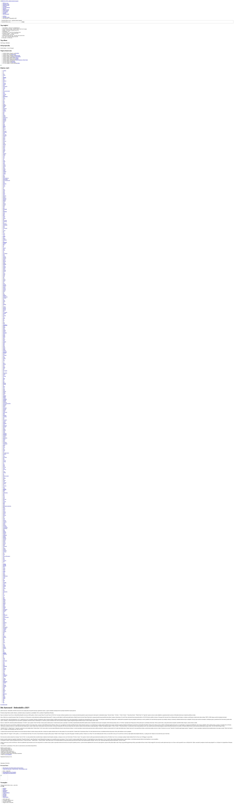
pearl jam (4, 499)
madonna (4, 395)
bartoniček (5, 108)
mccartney (5, 419)
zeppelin (4, 686)
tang (3, 633)
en (3, 229)
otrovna (4, 483)
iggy (3, 303)
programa (5, 526)
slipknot (4, 607)
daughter (4, 183)
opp (3, 479)
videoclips (5, 666)
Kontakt (4, 796)
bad (3, 103)
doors (4, 205)
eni (3, 231)
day (3, 187)
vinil (4, 667)
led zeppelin (5, 370)
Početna (4, 16)
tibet (3, 639)
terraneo (4, 637)
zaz (3, 683)
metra (4, 424)
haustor (4, 287)
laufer (4, 367)
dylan (4, 216)
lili (3, 385)
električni (4, 223)
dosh (4, 208)
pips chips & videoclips (7, 506)
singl (4, 601)
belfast (4, 116)
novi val (4, 467)
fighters (4, 243)
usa (3, 655)
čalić (4, 688)
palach (4, 489)
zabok (4, 680)
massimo (4, 415)
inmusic (4, 307)
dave (4, 184)
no (3, 462)
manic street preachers (7, 403)
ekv (3, 222)
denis (4, 194)
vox (3, 672)
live (4, 387)
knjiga (4, 347)
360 (3, 702)
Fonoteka (5, 6)
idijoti (4, 301)
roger (4, 572)
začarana (4, 685)
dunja (4, 212)
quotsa (4, 544)
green (4, 273)
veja (3, 661)
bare (4, 107)
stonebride (4, 622)
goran (4, 265)
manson (4, 405)
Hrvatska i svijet (6, 4)
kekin (4, 333)
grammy (4, 271)
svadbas (4, 629)
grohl (4, 275)
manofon (4, 404)
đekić (4, 689)
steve (4, 618)
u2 (3, 649)
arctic (4, 87)
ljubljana (4, 391)
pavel (4, 497)
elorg (4, 226)
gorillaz (4, 267)
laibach (4, 364)
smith (4, 608)
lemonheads (5, 372)
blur (3, 127)
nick (4, 459)
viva (4, 670)
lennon (4, 374)
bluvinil (4, 128)
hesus (4, 291)
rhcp (4, 561)
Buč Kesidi (18, 55)
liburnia (4, 383)
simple (4, 600)
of (3, 470)
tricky (4, 642)
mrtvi (4, 447)
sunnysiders (5, 627)
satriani (4, 588)
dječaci (4, 203)
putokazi (5, 535)
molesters (5, 434)
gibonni (4, 261)
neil (3, 455)
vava (4, 659)
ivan (3, 314)
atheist (4, 95)
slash (4, 604)
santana (4, 585)
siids (3, 598)
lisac (4, 386)
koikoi (4, 348)
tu (3, 643)
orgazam (4, 482)
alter (3, 79)
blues (4, 126)
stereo (4, 616)
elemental (5, 225)
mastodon (5, 416)
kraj (3, 356)
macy (4, 394)
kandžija (4, 330)
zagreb (4, 682)
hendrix (4, 288)
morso (4, 438)
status (4, 613)
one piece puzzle (6, 475)
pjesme (4, 512)
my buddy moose (6, 452)
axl (3, 99)
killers (4, 337)
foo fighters (5, 253)
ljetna (4, 389)
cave (4, 157)
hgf (3, 292)
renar (4, 559)
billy (4, 123)
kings (4, 339)
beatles (4, 110)
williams (4, 676)
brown (4, 145)
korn (4, 354)
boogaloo (5, 135)
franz (4, 255)
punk (4, 530)
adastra (4, 75)
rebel (4, 553)
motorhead (5, 442)
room (4, 578)
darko (4, 182)
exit (4, 236)
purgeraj (4, 532)
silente (4, 599)
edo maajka (5, 220)
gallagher (4, 257)
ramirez (4, 549)
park (3, 491)
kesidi (4, 336)
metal (4, 422)
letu (3, 381)
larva (4, 366)
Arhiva (4, 789)
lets (3, 379)
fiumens (4, 247)
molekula (4, 433)
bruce (4, 146)
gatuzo (4, 258)
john (4, 322)
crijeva (4, 172)
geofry (4, 260)
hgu (3, 293)
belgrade (4, 118)
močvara (5, 443)
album (4, 77)
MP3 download (6, 14)
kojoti (4, 349)
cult (3, 174)
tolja (4, 640)
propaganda (5, 527)
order (4, 481)
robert (4, 570)
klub (3, 345)
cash (3, 156)
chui (4, 163)
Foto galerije (5, 11)
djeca (4, 202)
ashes (4, 93)
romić (4, 577)
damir (4, 177)
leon (4, 375)
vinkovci (4, 668)
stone (4, 621)
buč (3, 152)
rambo (4, 548)
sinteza (4, 602)
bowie (4, 138)
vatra (4, 658)
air (3, 76)
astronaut (4, 94)
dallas (4, 175)
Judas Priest (13, 54)
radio (4, 545)
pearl (4, 498)
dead (4, 189)
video (4, 665)
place (4, 514)
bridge (4, 143)
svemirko (4, 631)
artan (4, 92)
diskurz (4, 199)
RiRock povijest (6, 5)
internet (4, 308)
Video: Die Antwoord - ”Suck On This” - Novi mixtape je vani (15, 768)
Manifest (4, 791)
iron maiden (5, 312)
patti (3, 494)
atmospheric (5, 96)
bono (4, 133)
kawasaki (5, 332)
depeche (4, 195)
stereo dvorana (6, 617)
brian (4, 142)
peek (4, 500)
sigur (4, 597)
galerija (4, 256)
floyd (4, 250)
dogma (4, 204)
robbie (4, 568)
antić (4, 85)
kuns (4, 360)
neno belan (5, 457)
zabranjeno (5, 681)
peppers (4, 501)
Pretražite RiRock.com (5, 21)
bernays (4, 120)
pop (3, 517)
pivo (4, 509)
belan (4, 115)
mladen (4, 430)
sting (4, 620)
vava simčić (5, 660)
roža (3, 581)
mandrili (4, 400)
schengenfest (5, 591)
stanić (4, 611)
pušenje (4, 537)
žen (3, 699)
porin (4, 518)
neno (4, 456)
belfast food (5, 117)
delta (4, 192)
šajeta (4, 691)
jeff (3, 319)
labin (4, 362)
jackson (4, 315)
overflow (4, 485)
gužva (4, 280)
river (4, 566)
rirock (4, 565)
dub (3, 210)
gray (3, 272)
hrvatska (4, 297)
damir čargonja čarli (6, 180)
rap (3, 552)
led (3, 369)
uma (3, 651)
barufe (4, 109)
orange (4, 480)
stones (4, 623)
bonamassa (5, 132)
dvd (3, 214)
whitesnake (5, 675)
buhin (4, 151)
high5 (4, 294)
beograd (4, 119)
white (4, 673)
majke (4, 397)
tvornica (4, 648)
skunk (4, 603)
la (3, 361)
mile (4, 427)
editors (4, 218)
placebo (4, 515)
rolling (4, 574)
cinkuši (4, 164)
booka (4, 136)
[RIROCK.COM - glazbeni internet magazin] (9, 1)
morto (4, 441)
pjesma (4, 511)
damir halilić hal (6, 178)
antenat (4, 84)
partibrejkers (5, 492)
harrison (4, 284)
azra (4, 100)
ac (3, 72)
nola (4, 464)
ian (3, 299)
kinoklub (4, 341)
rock (4, 571)
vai (3, 656)
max (3, 417)
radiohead (5, 546)
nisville (4, 461)
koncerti (4, 353)
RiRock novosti (6, 9)
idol (3, 302)
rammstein (5, 550)
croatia (4, 173)
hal (3, 282)
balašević (4, 105)
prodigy (4, 525)
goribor (4, 266)
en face (4, 230)
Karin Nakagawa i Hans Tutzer (22, 59)
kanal (4, 329)
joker (4, 323)
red (3, 555)
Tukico (17, 57)
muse (4, 449)
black (4, 125)
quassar (4, 539)
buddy (4, 150)
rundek (4, 582)
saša (4, 590)
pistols (4, 508)
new (3, 458)
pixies (4, 510)
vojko (4, 671)
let (3, 377)
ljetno (4, 390)
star (3, 612)
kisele (4, 342)
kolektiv (4, 350)
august (4, 98)
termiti (4, 636)
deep (4, 191)
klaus (4, 343)
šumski (4, 697)
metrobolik (5, 425)
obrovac (4, 469)
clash (4, 167)
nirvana (4, 460)
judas (4, 328)
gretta (4, 274)
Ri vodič (4, 794)
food (4, 254)
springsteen (5, 609)
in (3, 305)
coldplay (4, 171)
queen (4, 540)
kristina (4, 358)
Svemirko (16, 58)
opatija (4, 478)
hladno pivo (5, 296)
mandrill (4, 401)
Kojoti (13, 61)
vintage (4, 669)
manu (4, 406)
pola (4, 516)
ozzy (4, 486)
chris (4, 162)
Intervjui (4, 8)
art (3, 89)
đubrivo (4, 690)
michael (4, 426)
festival (5, 242)
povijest (4, 520)
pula (4, 529)
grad (4, 268)
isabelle (4, 313)
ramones (4, 551)
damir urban (5, 179)
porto (4, 519)
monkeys (4, 435)
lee (3, 371)
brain (4, 139)
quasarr (4, 538)
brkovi (4, 144)
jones (4, 326)
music (4, 450)
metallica (4, 423)
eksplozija (5, 221)
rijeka (4, 564)
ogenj (4, 471)
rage (3, 547)
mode (4, 432)
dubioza (5, 211)
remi (4, 558)
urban (4, 652)
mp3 (4, 445)
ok (3, 473)
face (4, 237)
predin (4, 522)
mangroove (5, 402)
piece (4, 502)
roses (4, 580)
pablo (4, 488)
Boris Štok (14, 62)
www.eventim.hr (8, 754)
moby (4, 431)
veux (4, 664)
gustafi (4, 279)
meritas (4, 421)
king (4, 338)
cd (3, 159)
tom (3, 641)
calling (4, 154)
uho (3, 650)
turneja (4, 647)
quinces (4, 542)
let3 (4, 378)
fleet (4, 249)
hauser (4, 286)
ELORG (17, 53)
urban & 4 (5, 654)
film (3, 244)
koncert (5, 351)
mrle (4, 446)
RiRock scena (5, 3)
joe (3, 321)
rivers (4, 567)
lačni (4, 368)
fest (3, 241)
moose (4, 436)
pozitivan (4, 521)
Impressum (5, 790)
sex (3, 596)
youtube (4, 679)
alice (4, 78)
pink (4, 503)
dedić (4, 190)
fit (3, 246)
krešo (4, 357)
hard (4, 283)
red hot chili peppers (6, 556)
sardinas (4, 586)
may (3, 418)
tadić (4, 632)
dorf (4, 207)
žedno (4, 698)
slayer (4, 606)
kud (3, 359)
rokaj (4, 573)
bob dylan (4, 131)
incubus (4, 306)
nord (4, 466)
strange (4, 624)
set (3, 593)
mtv (3, 448)
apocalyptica (5, 86)
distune (4, 200)
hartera (4, 285)
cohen (4, 170)
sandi (4, 583)
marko (4, 411)
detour (4, 196)
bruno (4, 147)
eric (3, 232)
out (3, 484)
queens (4, 541)
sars (4, 587)
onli (3, 477)
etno (4, 234)
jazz (4, 318)
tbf (3, 634)
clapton (4, 165)
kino (4, 340)
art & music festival (6, 91)
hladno (4, 295)
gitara (4, 262)
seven (4, 595)
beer (3, 113)
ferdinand (5, 239)
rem (3, 557)
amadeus (4, 80)
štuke (4, 696)
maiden (4, 396)
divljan (4, 201)
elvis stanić (5, 228)
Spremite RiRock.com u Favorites (9, 772)
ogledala (4, 472)
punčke (4, 531)
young (4, 678)
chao (4, 160)
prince (4, 524)
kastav (4, 331)
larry (4, 365)
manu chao (5, 407)
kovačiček (4, 355)
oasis (4, 468)
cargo (4, 155)
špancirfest (5, 693)
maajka (4, 393)
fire (3, 245)
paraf (4, 490)
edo (3, 219)
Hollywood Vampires (16, 56)
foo (3, 252)
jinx (3, 320)
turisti (4, 645)
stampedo (4, 610)
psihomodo (5, 528)
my (3, 451)
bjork (4, 124)
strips (4, 625)
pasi (3, 493)
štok (4, 694)
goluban (4, 264)
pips (4, 504)
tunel (4, 644)
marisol (4, 410)
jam (3, 316)
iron (3, 311)
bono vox (4, 134)
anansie (4, 83)
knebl (4, 346)
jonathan (5, 325)
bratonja (4, 141)
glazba (4, 263)
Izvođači (4, 12)
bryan (4, 148)
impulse (4, 304)
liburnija (4, 384)
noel (3, 463)
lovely (4, 392)
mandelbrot (5, 399)
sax (3, 589)
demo (4, 193)
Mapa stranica (5, 797)
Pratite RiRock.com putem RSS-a (9, 773)
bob (3, 129)
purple (4, 533)
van (3, 657)
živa (3, 700)
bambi (4, 106)
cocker (4, 169)
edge (4, 217)
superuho (4, 628)
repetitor (4, 560)
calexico (4, 153)
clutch (4, 168)
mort (4, 440)
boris (4, 137)
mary (4, 414)
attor (4, 97)
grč (3, 277)
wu (3, 677)
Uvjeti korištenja (6, 792)
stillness (4, 619)
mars (4, 413)
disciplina (4, 198)
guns (4, 278)
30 (3, 701)
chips (4, 161)
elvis (4, 227)
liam (3, 382)
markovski (5, 412)
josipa (4, 327)
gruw (4, 276)
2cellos (4, 70)
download (5, 209)
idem (4, 300)
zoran (4, 687)
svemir (4, 630)
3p (3, 71)
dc (3, 188)
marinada (4, 408)
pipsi (4, 507)
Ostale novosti (5, 10)
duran (4, 213)
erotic (4, 233)
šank (3, 692)
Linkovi (4, 793)
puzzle (4, 536)
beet (3, 114)
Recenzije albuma (6, 7)
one (3, 474)
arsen (4, 88)
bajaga (4, 104)
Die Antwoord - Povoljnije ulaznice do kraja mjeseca (13, 767)
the (3, 638)
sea (3, 592)
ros (3, 579)
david (4, 185)
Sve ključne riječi (3, 704)
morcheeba (5, 437)
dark (4, 181)
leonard (4, 376)
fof (3, 251)
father (4, 238)
